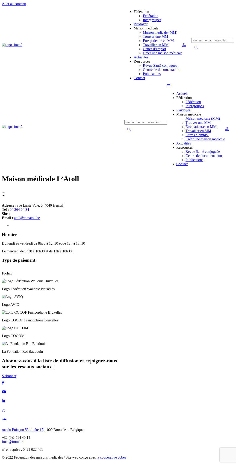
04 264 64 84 (19, 209)
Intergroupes (152, 20)
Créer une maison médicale (162, 53)
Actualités (141, 57)
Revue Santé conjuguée (160, 65)
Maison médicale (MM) (160, 32)
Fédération (150, 16)
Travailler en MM (155, 45)
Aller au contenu (14, 4)
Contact (139, 78)
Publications (152, 74)
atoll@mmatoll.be (27, 218)
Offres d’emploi (154, 49)
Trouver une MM (155, 36)
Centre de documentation (161, 70)
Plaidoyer (141, 24)
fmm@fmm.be (12, 442)
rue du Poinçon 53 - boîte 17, (23, 430)
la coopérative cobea (111, 457)
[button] (168, 86)
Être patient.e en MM (158, 41)
